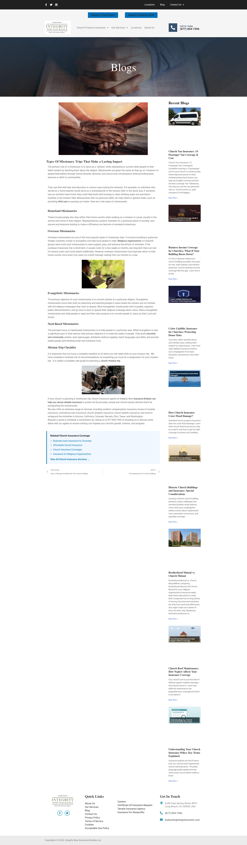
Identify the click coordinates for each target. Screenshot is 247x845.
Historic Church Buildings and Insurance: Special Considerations (183, 490)
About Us (149, 27)
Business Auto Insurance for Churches (72, 441)
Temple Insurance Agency (131, 808)
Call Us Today (186, 26)
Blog (162, 4)
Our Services (118, 27)
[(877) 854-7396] (161, 813)
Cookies (89, 824)
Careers (121, 801)
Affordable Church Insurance (67, 445)
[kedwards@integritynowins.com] (161, 819)
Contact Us (175, 4)
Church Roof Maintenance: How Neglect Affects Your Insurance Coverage (184, 671)
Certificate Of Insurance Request (134, 805)
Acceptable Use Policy (97, 828)
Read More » (173, 198)
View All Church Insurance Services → (70, 459)
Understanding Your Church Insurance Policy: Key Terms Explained (184, 752)
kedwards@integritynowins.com (182, 819)
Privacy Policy (92, 817)
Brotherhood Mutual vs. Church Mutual (182, 574)
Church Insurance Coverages (67, 449)
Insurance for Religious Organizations (72, 454)
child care (62, 201)
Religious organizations (129, 240)
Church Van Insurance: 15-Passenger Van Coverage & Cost (184, 154)
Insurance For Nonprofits (130, 812)
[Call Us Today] (173, 27)
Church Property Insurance (91, 27)
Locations (150, 4)
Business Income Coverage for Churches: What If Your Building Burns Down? (184, 250)
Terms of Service (94, 821)
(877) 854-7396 (189, 29)
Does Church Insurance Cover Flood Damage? (182, 414)
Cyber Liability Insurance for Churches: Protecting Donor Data (183, 332)
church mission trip (110, 360)
